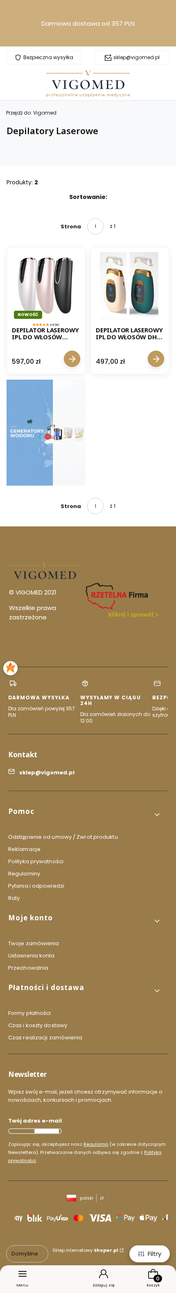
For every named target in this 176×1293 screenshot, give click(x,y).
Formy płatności (29, 1013)
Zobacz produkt (72, 359)
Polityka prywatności (35, 861)
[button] (84, 814)
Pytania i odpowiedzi (36, 886)
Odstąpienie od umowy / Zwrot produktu (63, 837)
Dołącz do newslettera (46, 1131)
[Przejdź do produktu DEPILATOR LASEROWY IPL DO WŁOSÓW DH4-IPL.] (130, 286)
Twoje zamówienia (33, 943)
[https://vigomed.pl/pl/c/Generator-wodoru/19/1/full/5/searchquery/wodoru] (46, 433)
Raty (14, 898)
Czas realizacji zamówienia (45, 1037)
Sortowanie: (88, 197)
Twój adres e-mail (35, 1121)
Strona (71, 226)
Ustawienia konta (31, 955)
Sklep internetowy (85, 1250)
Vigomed (31, 112)
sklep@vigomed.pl (136, 57)
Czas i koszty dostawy (37, 1025)
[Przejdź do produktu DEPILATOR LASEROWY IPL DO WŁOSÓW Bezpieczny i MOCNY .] (46, 286)
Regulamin (95, 1144)
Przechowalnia (28, 968)
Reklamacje (24, 849)
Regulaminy (24, 873)
